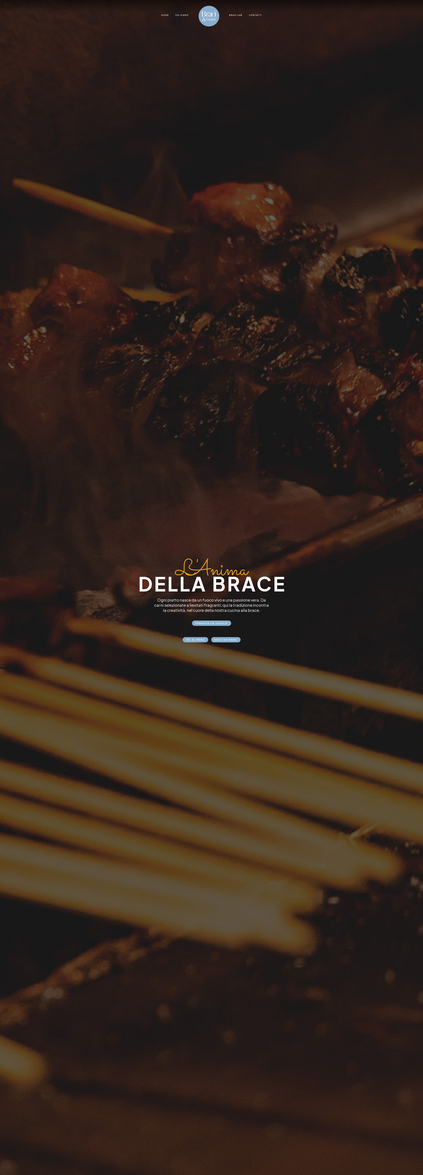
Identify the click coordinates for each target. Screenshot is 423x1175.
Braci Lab (235, 15)
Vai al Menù (195, 639)
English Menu (225, 639)
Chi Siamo (182, 15)
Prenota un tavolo (211, 623)
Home (165, 15)
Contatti (255, 15)
